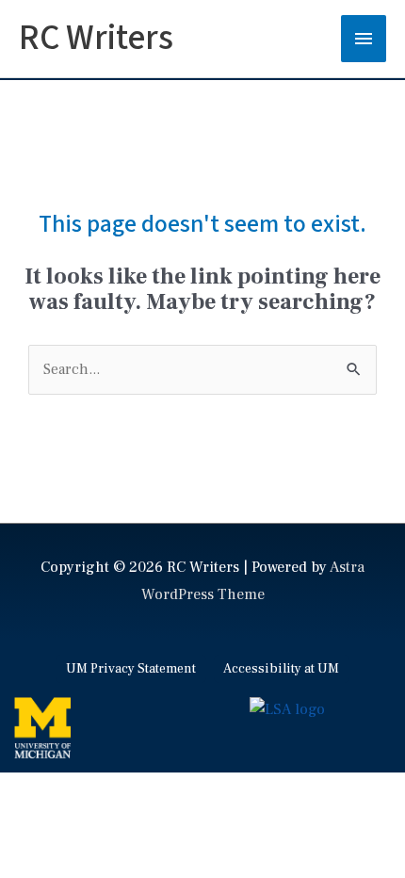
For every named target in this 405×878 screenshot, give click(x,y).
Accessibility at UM (281, 668)
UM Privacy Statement (131, 668)
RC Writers (96, 38)
